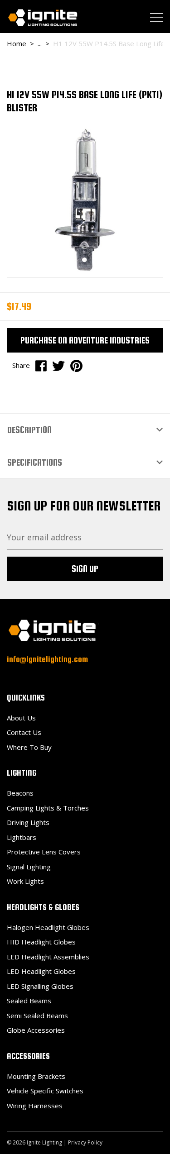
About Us (21, 717)
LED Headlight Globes (41, 971)
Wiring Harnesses (35, 1105)
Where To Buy (29, 747)
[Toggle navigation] (156, 17)
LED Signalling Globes (40, 986)
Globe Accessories (36, 1030)
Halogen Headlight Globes (48, 927)
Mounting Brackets (36, 1076)
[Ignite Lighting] (43, 17)
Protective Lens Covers (44, 851)
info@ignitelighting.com (47, 659)
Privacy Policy (85, 1142)
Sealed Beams (29, 1000)
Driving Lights (28, 822)
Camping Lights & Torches (48, 807)
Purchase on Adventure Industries (85, 340)
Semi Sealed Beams (37, 1015)
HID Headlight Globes (41, 941)
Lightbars (21, 837)
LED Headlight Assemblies (48, 956)
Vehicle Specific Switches (45, 1090)
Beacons (20, 792)
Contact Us (24, 732)
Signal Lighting (29, 866)
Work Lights (25, 881)
